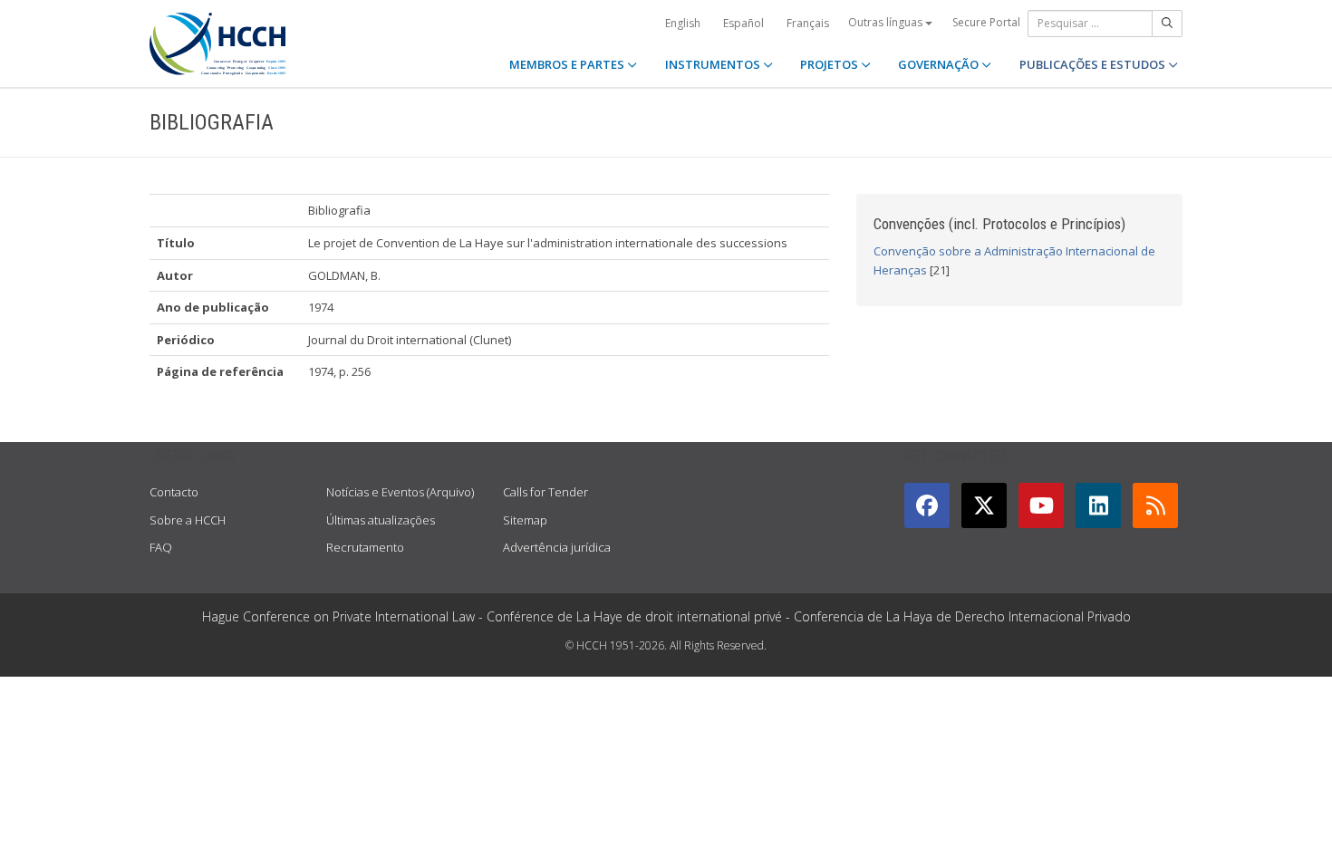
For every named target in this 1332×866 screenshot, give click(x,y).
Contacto (174, 492)
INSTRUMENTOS (714, 64)
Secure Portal (986, 22)
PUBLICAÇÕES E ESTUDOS (1093, 64)
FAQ (161, 547)
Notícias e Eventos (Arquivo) (400, 492)
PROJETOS (830, 64)
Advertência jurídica (557, 547)
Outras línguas (886, 22)
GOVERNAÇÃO (939, 64)
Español (743, 23)
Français (808, 23)
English (682, 23)
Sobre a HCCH (188, 520)
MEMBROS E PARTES (568, 64)
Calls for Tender (545, 492)
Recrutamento (365, 547)
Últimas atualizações (380, 520)
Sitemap (525, 520)
